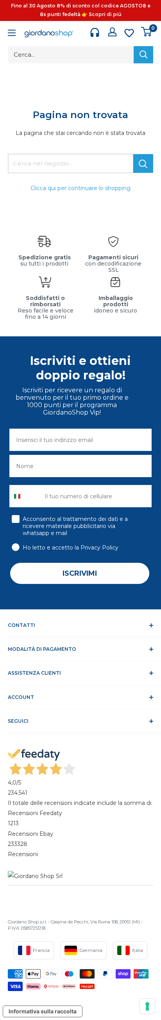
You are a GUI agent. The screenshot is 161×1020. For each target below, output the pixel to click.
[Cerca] (143, 54)
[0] (147, 31)
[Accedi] (112, 31)
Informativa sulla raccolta (43, 1011)
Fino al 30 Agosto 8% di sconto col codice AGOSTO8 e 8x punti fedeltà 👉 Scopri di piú (80, 10)
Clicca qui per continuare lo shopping (80, 188)
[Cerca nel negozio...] (143, 163)
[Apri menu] (12, 34)
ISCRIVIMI (80, 573)
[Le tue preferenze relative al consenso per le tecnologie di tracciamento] (147, 1006)
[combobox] (25, 496)
